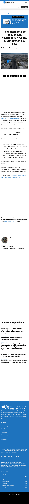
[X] (8, 76)
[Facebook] (4, 76)
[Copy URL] (24, 76)
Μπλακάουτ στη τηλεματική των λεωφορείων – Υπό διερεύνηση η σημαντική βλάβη (14, 355)
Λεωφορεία (4, 12)
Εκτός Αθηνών (4, 336)
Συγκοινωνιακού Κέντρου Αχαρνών (10, 118)
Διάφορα (3, 326)
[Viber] (21, 76)
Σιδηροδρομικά (4, 342)
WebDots (13, 497)
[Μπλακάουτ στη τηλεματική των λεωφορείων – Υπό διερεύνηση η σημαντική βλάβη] (7, 21)
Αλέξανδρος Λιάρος (16, 25)
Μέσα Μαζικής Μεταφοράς (9, 248)
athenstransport (22, 49)
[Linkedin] (14, 76)
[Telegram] (17, 76)
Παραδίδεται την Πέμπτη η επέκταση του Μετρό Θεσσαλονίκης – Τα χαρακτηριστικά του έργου (14, 361)
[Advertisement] (14, 94)
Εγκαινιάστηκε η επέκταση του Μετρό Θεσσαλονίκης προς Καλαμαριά (11, 338)
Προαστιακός (11, 12)
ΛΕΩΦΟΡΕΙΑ (10, 246)
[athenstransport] (4, 240)
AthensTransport (9, 221)
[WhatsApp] (11, 76)
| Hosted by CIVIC (19, 497)
